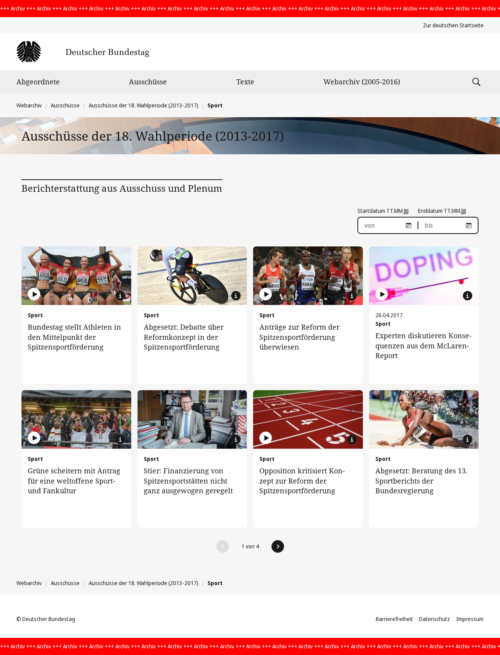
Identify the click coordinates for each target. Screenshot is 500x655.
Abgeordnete (38, 81)
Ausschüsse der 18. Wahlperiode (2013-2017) (143, 105)
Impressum (470, 619)
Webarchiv (29, 105)
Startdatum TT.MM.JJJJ (383, 210)
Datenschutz (434, 619)
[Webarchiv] (82, 51)
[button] (222, 546)
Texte (245, 81)
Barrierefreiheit (394, 619)
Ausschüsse (148, 81)
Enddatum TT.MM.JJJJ (442, 210)
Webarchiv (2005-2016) (361, 81)
